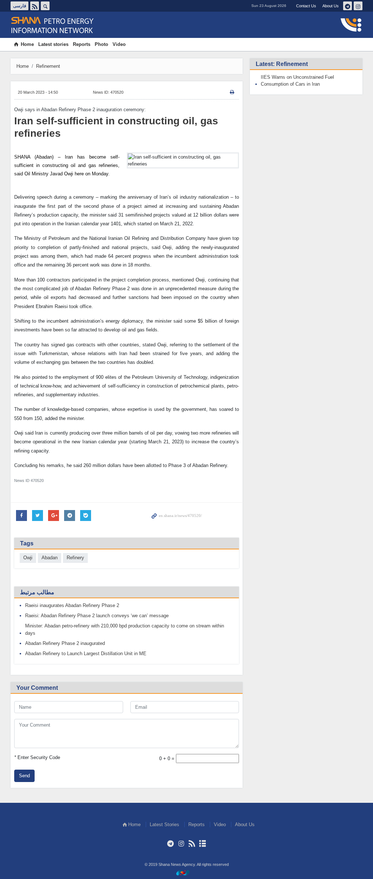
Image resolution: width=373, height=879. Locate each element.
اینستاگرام (358, 5)
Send (24, 775)
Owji (27, 557)
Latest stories (53, 44)
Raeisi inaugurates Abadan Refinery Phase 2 (72, 605)
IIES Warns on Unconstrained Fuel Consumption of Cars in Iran (297, 80)
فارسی (19, 5)
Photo (101, 44)
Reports (81, 44)
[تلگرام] (170, 843)
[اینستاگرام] (181, 843)
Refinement (48, 66)
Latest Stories (164, 824)
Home (27, 44)
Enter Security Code (37, 757)
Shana (56, 25)
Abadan (50, 557)
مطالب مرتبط (37, 592)
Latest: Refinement (282, 64)
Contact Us (306, 6)
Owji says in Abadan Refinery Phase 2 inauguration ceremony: (80, 109)
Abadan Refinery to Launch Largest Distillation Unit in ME (85, 653)
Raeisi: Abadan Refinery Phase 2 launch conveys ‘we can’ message (97, 615)
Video (119, 44)
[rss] (191, 843)
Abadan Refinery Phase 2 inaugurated (65, 643)
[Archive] (202, 843)
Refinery (75, 557)
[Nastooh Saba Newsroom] (186, 873)
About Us (330, 6)
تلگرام (347, 5)
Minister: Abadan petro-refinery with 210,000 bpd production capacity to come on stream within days (124, 629)
